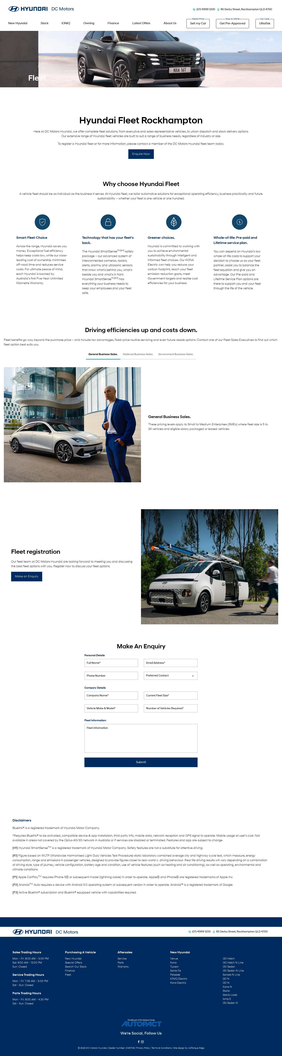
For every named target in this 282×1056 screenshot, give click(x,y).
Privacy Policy (143, 1048)
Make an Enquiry (26, 576)
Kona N (227, 987)
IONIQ (66, 23)
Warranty (123, 966)
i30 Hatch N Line (233, 962)
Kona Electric (178, 983)
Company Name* (98, 695)
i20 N (226, 979)
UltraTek (264, 23)
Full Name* (94, 663)
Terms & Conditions (162, 1048)
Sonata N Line (231, 974)
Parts (121, 962)
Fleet (68, 974)
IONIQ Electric (178, 979)
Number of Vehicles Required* (165, 708)
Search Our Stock (76, 966)
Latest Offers (141, 23)
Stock (44, 23)
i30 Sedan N (230, 1003)
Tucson (174, 966)
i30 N (226, 983)
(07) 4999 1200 (205, 9)
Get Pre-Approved (232, 23)
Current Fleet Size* (157, 695)
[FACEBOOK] (139, 1042)
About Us (170, 23)
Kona (173, 962)
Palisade (175, 974)
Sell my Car (198, 23)
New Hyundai (17, 23)
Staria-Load (230, 995)
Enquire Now (141, 154)
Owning (88, 23)
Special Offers (73, 962)
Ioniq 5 (227, 999)
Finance (113, 23)
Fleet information (97, 728)
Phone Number (96, 675)
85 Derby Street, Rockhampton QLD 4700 (246, 9)
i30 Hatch (229, 958)
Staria (226, 991)
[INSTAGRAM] (143, 1042)
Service (122, 958)
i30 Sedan (229, 966)
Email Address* (155, 663)
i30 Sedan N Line (233, 970)
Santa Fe (175, 970)
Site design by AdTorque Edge (188, 1048)
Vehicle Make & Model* (101, 708)
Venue (174, 958)
